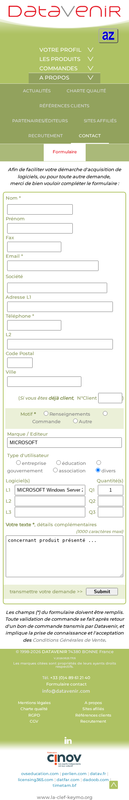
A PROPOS (54, 77)
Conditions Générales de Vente (69, 640)
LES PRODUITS (59, 59)
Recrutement (93, 721)
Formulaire (65, 151)
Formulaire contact (66, 684)
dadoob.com (96, 779)
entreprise (34, 463)
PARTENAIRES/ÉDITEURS (40, 120)
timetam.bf (64, 785)
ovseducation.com (40, 773)
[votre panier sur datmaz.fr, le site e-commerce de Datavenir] (108, 36)
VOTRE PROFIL (60, 49)
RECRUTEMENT (45, 135)
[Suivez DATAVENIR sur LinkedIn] (64, 737)
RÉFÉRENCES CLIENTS (64, 105)
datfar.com (68, 779)
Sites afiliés (93, 709)
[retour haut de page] (113, 784)
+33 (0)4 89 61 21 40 (70, 677)
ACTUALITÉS (37, 90)
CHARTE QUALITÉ (86, 90)
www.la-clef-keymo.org (64, 797)
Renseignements (69, 414)
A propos (93, 703)
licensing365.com (35, 779)
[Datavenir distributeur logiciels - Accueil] (64, 15)
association (72, 470)
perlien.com (74, 773)
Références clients (93, 715)
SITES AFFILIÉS (100, 120)
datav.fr (98, 773)
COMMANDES (58, 68)
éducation (74, 463)
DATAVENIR (54, 651)
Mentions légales (34, 703)
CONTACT (90, 135)
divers (108, 470)
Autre (85, 421)
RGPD (34, 715)
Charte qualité (34, 709)
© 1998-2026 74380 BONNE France (64, 658)
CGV (34, 721)
